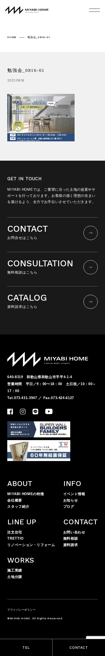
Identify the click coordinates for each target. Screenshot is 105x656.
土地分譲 (14, 577)
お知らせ (70, 500)
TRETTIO (15, 538)
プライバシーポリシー (21, 609)
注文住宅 (14, 532)
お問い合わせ (74, 532)
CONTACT (78, 648)
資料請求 (70, 545)
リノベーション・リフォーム (31, 545)
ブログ (68, 506)
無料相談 (70, 538)
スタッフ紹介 (18, 506)
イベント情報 (74, 494)
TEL (26, 648)
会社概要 (14, 500)
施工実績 (14, 570)
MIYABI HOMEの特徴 (25, 494)
